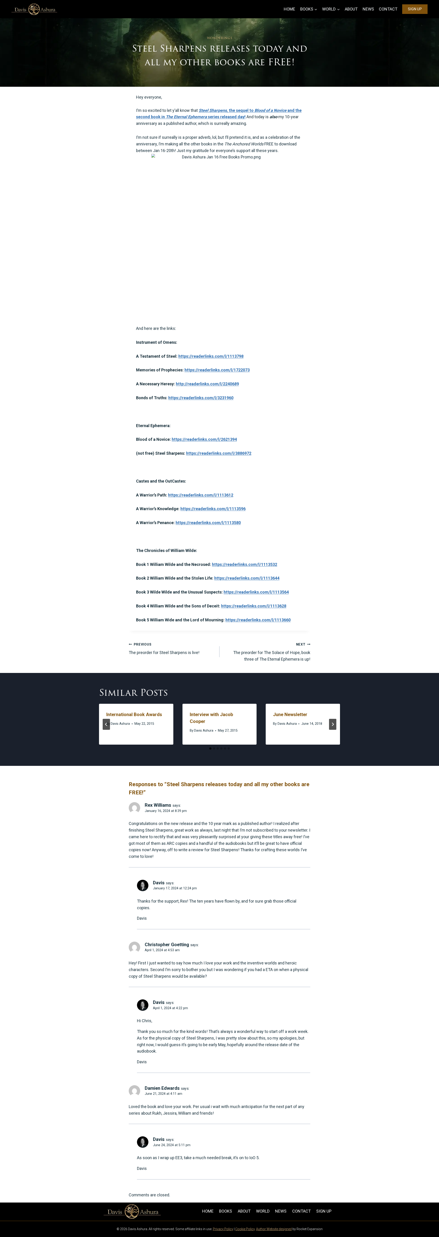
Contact (388, 9)
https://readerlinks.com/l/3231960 (200, 397)
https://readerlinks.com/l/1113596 (213, 508)
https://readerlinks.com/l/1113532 (244, 564)
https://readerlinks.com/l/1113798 (211, 356)
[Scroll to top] (427, 1224)
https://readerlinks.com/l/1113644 (246, 578)
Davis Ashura (120, 724)
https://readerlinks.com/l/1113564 (256, 592)
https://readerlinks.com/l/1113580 (208, 522)
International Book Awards (134, 714)
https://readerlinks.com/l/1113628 (253, 606)
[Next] (332, 724)
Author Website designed (274, 1229)
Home (289, 9)
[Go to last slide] (106, 724)
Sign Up (415, 9)
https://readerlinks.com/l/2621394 (204, 439)
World (263, 1211)
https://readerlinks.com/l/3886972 (218, 453)
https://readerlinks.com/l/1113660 (258, 619)
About (351, 9)
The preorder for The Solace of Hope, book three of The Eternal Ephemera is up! (271, 652)
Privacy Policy (223, 1229)
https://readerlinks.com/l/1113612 (200, 495)
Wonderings (219, 38)
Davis (159, 882)
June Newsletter (290, 714)
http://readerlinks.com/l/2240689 (207, 383)
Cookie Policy (245, 1229)
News (368, 9)
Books (225, 1211)
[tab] (210, 748)
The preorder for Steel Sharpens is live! (164, 649)
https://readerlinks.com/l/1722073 (217, 370)
